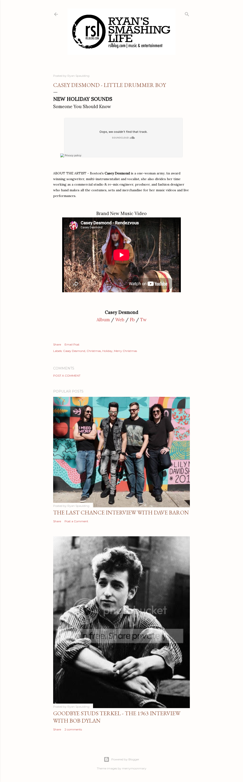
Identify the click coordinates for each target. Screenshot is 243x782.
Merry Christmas (125, 351)
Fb (132, 319)
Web (119, 319)
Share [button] (57, 344)
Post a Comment (66, 375)
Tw (143, 319)
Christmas (94, 351)
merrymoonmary (134, 768)
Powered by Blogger (125, 759)
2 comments (73, 729)
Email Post (72, 344)
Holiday (107, 351)
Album (103, 319)
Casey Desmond (74, 351)
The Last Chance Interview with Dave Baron (121, 512)
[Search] (187, 13)
